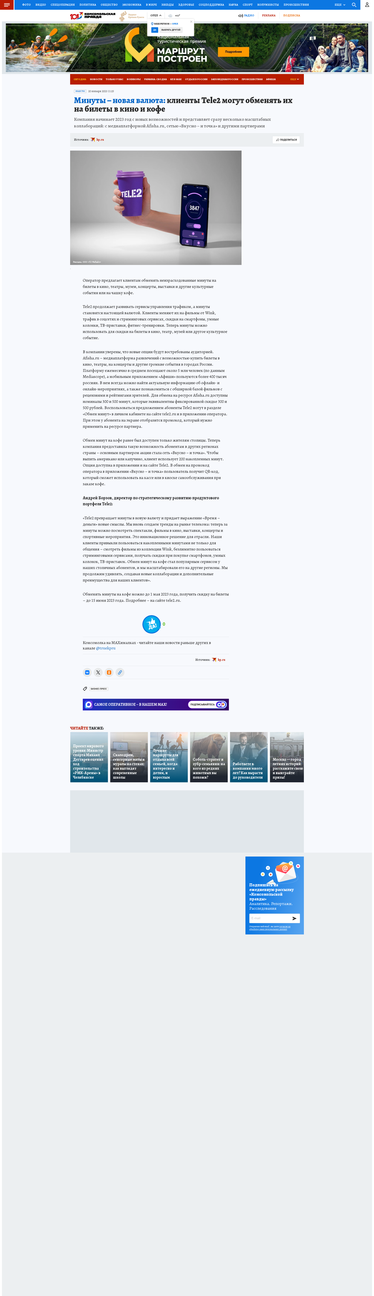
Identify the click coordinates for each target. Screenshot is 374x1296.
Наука (233, 5)
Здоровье (186, 5)
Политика (87, 5)
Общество (109, 5)
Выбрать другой (170, 30)
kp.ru (100, 140)
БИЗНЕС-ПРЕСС (99, 689)
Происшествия (296, 5)
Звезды (167, 5)
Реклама (268, 15)
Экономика (131, 5)
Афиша (271, 79)
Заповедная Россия (224, 79)
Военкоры (134, 79)
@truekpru (106, 648)
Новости (96, 79)
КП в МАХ (176, 79)
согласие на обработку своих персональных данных (269, 928)
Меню (7, 5)
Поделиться (288, 139)
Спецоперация (63, 5)
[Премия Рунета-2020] (129, 15)
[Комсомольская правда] (92, 15)
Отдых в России (196, 79)
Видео (40, 5)
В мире (151, 5)
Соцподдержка (211, 5)
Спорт (248, 5)
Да (154, 30)
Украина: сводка (155, 79)
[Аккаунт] (367, 5)
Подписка (291, 15)
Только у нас (114, 79)
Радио (249, 15)
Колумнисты (268, 5)
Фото (26, 5)
